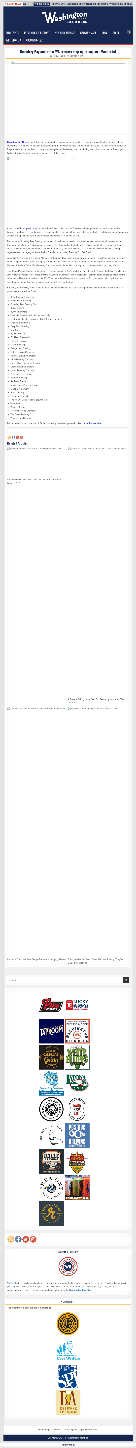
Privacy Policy (68, 1444)
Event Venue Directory (37, 33)
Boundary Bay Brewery (19, 142)
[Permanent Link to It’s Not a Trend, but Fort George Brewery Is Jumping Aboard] (36, 831)
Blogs (116, 33)
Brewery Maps (88, 33)
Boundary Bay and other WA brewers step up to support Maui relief (68, 51)
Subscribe (12, 1283)
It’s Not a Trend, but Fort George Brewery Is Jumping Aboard (36, 959)
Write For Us (13, 40)
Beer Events (12, 33)
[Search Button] (129, 32)
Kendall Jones (59, 56)
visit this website (92, 423)
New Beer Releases (65, 33)
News (104, 33)
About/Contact (34, 40)
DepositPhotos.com (88, 1429)
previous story (33, 228)
